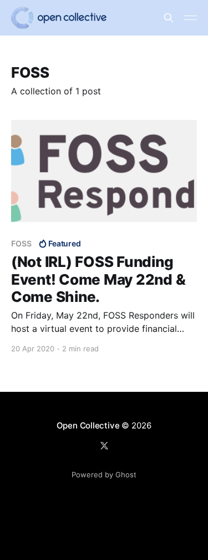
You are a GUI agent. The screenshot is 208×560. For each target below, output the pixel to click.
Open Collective (88, 425)
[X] (104, 445)
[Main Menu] (190, 17)
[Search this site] (168, 18)
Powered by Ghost (104, 474)
